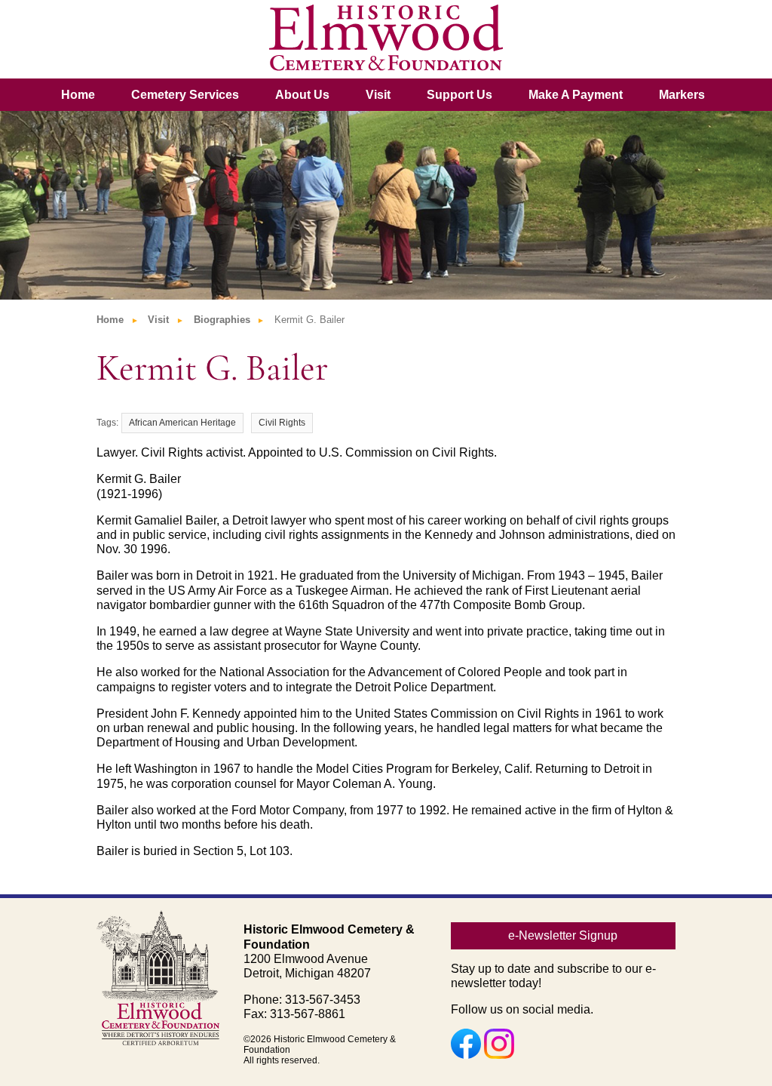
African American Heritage (182, 422)
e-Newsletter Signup (562, 935)
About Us (302, 94)
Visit (378, 94)
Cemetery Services (185, 94)
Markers (682, 94)
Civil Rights (282, 422)
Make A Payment (575, 94)
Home (78, 94)
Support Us (459, 94)
